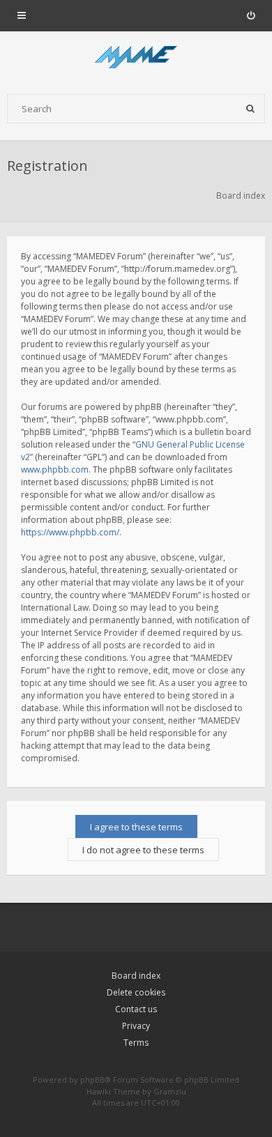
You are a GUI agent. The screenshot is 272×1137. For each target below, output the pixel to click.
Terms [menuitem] (136, 1042)
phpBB (92, 1079)
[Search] (250, 109)
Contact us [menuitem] (136, 1009)
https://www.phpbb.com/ (70, 532)
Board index (136, 976)
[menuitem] (250, 15)
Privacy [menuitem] (136, 1026)
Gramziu (169, 1091)
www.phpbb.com (55, 469)
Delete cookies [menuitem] (136, 992)
